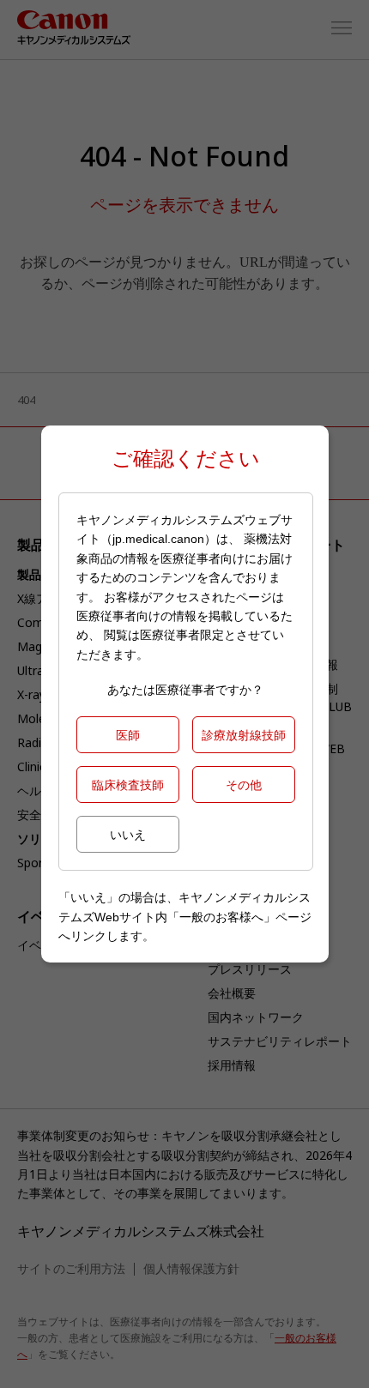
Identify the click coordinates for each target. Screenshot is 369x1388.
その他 (244, 784)
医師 (128, 735)
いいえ (128, 834)
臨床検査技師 (128, 784)
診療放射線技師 (244, 735)
